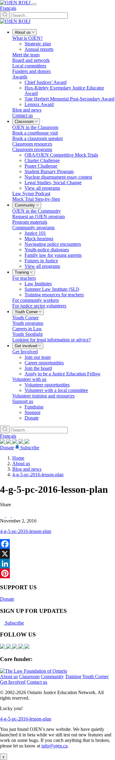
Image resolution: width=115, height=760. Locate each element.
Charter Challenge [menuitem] (42, 160)
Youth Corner (95, 676)
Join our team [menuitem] (38, 357)
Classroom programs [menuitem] (32, 149)
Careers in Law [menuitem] (27, 328)
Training (73, 676)
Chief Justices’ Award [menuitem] (46, 82)
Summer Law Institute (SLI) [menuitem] (52, 289)
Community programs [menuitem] (33, 227)
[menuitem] (24, 32)
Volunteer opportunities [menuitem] (47, 384)
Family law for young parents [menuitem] (53, 255)
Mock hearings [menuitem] (39, 238)
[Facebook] (27, 442)
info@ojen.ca (54, 745)
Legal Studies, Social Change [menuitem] (53, 182)
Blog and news (26, 469)
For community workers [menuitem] (35, 300)
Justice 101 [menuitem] (35, 233)
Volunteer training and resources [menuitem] (43, 395)
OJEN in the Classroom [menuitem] (35, 127)
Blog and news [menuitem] (26, 109)
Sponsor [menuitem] (32, 412)
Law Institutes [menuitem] (38, 283)
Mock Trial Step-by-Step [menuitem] (36, 199)
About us (21, 463)
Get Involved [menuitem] (25, 351)
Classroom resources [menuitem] (32, 143)
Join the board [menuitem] (38, 368)
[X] (21, 442)
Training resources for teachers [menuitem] (54, 294)
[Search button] (5, 15)
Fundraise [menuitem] (34, 406)
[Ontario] (33, 671)
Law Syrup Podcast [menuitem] (31, 193)
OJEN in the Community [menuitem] (36, 211)
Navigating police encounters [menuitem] (53, 244)
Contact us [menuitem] (22, 115)
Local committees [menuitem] (29, 65)
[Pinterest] (57, 573)
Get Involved (12, 682)
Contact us (37, 682)
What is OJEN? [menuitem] (27, 38)
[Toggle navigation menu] (34, 4)
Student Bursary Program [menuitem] (49, 171)
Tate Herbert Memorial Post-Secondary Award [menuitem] (69, 98)
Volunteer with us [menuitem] (29, 379)
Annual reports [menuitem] (39, 49)
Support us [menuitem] (22, 401)
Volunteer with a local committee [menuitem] (56, 390)
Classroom (29, 676)
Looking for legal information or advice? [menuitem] (51, 339)
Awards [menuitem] (19, 76)
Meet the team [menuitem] (26, 54)
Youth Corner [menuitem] (25, 317)
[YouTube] (15, 442)
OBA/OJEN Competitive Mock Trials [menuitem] (61, 155)
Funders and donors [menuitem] (31, 71)
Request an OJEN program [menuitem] (38, 216)
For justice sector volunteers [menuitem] (39, 305)
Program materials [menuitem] (29, 222)
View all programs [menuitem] (42, 188)
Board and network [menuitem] (31, 60)
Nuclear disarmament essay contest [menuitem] (58, 177)
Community (52, 676)
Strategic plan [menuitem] (38, 43)
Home (18, 458)
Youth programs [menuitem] (27, 323)
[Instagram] (3, 442)
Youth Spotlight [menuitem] (27, 334)
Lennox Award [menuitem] (39, 104)
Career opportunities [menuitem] (44, 362)
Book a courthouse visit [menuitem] (35, 132)
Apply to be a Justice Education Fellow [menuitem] (63, 373)
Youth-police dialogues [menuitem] (47, 249)
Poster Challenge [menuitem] (41, 166)
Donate (7, 447)
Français (8, 8)
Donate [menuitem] (32, 417)
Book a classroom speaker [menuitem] (37, 138)
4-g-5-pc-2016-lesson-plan (37, 474)
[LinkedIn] (9, 442)
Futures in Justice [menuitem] (41, 260)
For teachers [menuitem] (24, 278)
